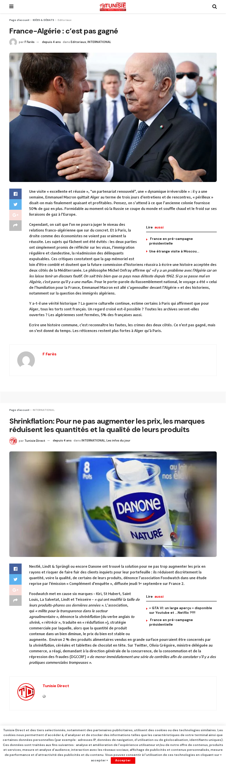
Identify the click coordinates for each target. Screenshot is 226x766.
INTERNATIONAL (99, 42)
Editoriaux (65, 20)
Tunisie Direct (34, 440)
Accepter (123, 760)
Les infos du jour (118, 440)
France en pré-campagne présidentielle (171, 241)
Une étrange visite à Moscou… (174, 251)
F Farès (29, 42)
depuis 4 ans (51, 42)
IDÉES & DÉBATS (43, 20)
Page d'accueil (19, 20)
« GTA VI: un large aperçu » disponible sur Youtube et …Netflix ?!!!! (180, 610)
